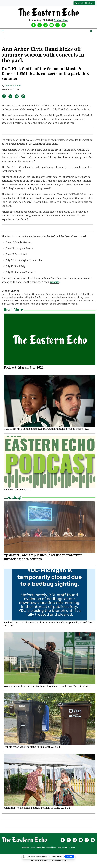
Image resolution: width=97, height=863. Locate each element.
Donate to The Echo (84, 3)
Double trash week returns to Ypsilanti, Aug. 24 (32, 747)
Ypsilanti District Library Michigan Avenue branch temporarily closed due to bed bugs (49, 624)
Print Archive (61, 20)
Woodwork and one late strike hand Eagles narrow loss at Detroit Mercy (47, 686)
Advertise (41, 847)
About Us (25, 847)
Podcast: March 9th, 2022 (24, 367)
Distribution (62, 847)
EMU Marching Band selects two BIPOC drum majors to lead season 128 (46, 428)
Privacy (72, 847)
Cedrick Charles (13, 85)
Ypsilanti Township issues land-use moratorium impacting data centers (43, 557)
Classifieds (51, 847)
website (54, 281)
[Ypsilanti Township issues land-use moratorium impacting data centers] (49, 527)
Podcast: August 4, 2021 (18, 489)
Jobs (33, 847)
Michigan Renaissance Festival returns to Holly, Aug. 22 (37, 807)
